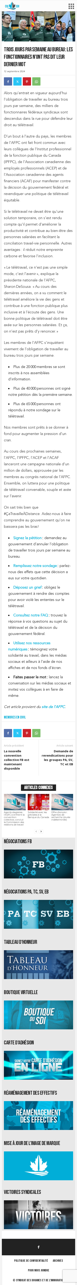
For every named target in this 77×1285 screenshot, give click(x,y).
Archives (58, 1261)
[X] (17, 81)
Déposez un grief (27, 587)
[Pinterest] (27, 81)
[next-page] (41, 831)
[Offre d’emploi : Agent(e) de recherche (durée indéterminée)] (62, 802)
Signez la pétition (27, 538)
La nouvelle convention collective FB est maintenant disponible (16, 759)
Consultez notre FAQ (30, 615)
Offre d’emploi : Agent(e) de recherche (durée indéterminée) (60, 816)
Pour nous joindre (38, 1270)
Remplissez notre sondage (35, 565)
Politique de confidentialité (31, 1261)
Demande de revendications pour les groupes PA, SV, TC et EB (57, 757)
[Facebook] (8, 81)
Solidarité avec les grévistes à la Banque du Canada (38, 815)
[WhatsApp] (36, 81)
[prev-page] (36, 831)
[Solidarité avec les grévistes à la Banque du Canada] (38, 802)
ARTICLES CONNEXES (38, 787)
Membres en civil (15, 717)
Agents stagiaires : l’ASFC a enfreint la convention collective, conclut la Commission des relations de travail (14, 818)
